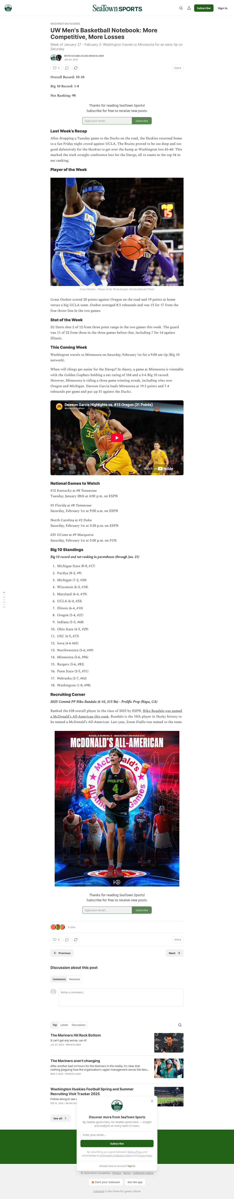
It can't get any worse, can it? (68, 1040)
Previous (64, 953)
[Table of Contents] (4, 599)
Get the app (135, 1182)
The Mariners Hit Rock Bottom (75, 1035)
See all (57, 1118)
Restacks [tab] (74, 979)
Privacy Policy (144, 1155)
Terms (127, 1173)
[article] (117, 1043)
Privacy (116, 1173)
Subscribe (204, 8)
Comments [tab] (59, 979)
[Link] (45, 131)
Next (172, 953)
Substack (98, 1191)
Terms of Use (135, 1152)
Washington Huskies (65, 23)
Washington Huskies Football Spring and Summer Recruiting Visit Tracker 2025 (92, 1091)
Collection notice (143, 1173)
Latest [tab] (64, 1025)
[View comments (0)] (67, 68)
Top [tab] (55, 1025)
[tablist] (66, 979)
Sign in (222, 8)
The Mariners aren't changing (75, 1061)
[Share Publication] (189, 8)
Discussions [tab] (78, 1025)
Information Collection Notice (116, 1155)
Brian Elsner (96, 56)
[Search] (181, 8)
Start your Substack (107, 1182)
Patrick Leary (73, 1074)
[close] (152, 1101)
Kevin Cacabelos (74, 56)
